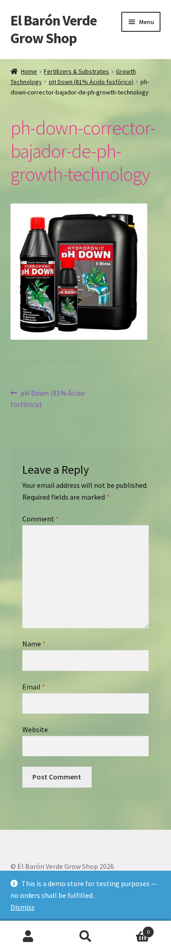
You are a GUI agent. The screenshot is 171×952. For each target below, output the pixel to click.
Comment (40, 518)
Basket (132, 928)
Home (29, 71)
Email (33, 686)
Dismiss (22, 907)
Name (34, 643)
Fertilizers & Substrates (76, 71)
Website (35, 729)
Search (85, 936)
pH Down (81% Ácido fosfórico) (91, 82)
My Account (28, 936)
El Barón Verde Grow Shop (53, 29)
